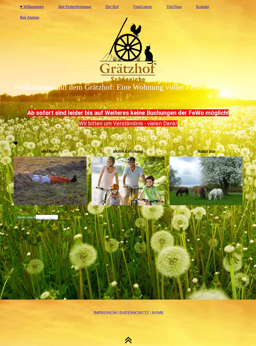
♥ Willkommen (32, 6)
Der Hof (112, 6)
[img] (128, 50)
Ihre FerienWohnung (74, 6)
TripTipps (174, 6)
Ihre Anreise (29, 17)
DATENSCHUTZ (134, 313)
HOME (158, 313)
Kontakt (202, 6)
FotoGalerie (142, 6)
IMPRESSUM (105, 313)
